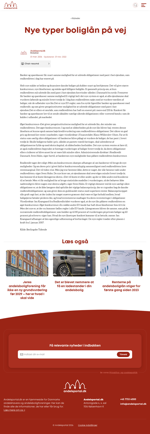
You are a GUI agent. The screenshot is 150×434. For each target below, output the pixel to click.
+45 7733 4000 (128, 399)
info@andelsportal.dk (133, 404)
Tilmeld (123, 354)
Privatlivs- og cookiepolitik (123, 373)
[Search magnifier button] (135, 5)
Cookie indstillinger (87, 425)
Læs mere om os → (14, 410)
